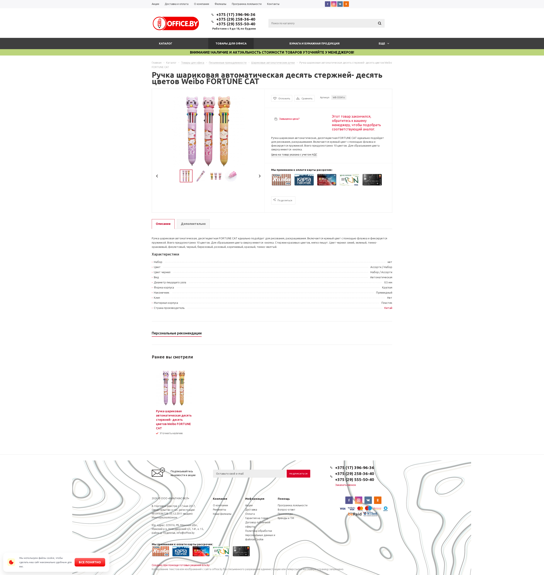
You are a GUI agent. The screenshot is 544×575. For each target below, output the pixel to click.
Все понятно (90, 562)
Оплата (250, 513)
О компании (220, 505)
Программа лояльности (292, 505)
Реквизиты (219, 509)
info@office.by (185, 532)
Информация (254, 498)
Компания (220, 498)
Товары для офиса (230, 43)
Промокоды (285, 513)
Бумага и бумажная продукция (314, 43)
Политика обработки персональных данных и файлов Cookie (260, 535)
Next (259, 176)
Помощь (284, 498)
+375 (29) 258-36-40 (235, 19)
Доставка (251, 509)
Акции (249, 505)
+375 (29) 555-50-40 (235, 23)
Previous (157, 176)
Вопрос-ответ (286, 509)
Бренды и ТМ (286, 518)
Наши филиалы (222, 513)
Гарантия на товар (256, 518)
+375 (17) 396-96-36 (235, 14)
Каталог (165, 43)
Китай (388, 307)
